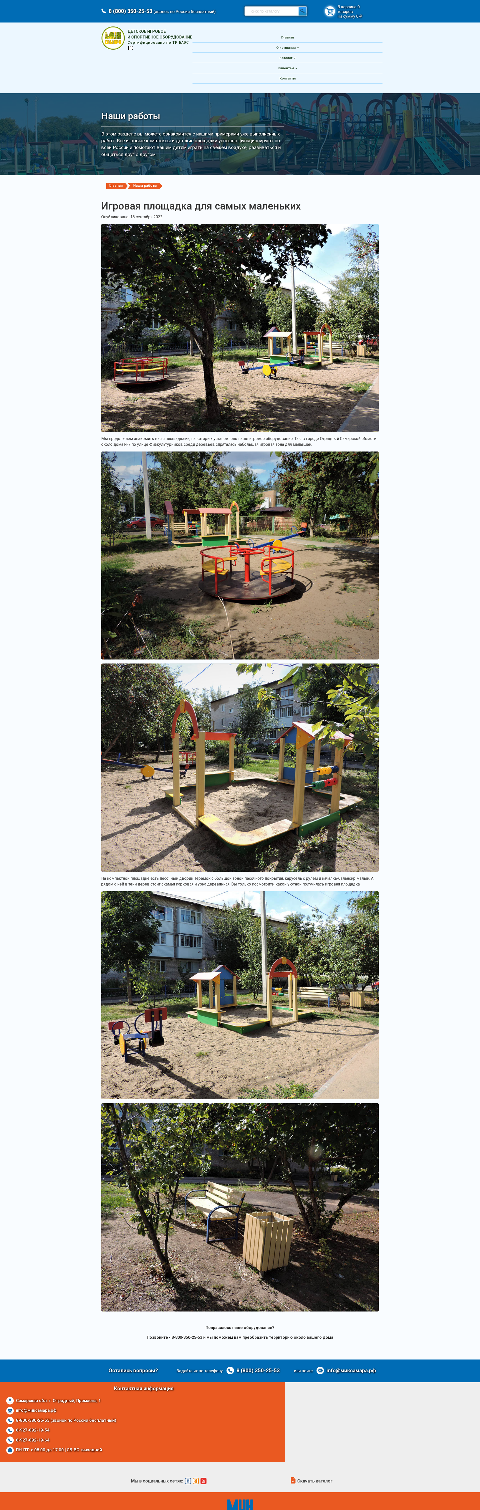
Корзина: (330, 11)
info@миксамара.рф (350, 1371)
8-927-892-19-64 (32, 1440)
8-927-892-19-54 (32, 1430)
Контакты (288, 78)
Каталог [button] (286, 58)
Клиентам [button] (286, 68)
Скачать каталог (314, 1481)
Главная (287, 37)
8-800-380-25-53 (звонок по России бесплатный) (65, 1420)
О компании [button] (286, 48)
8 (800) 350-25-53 (162, 11)
